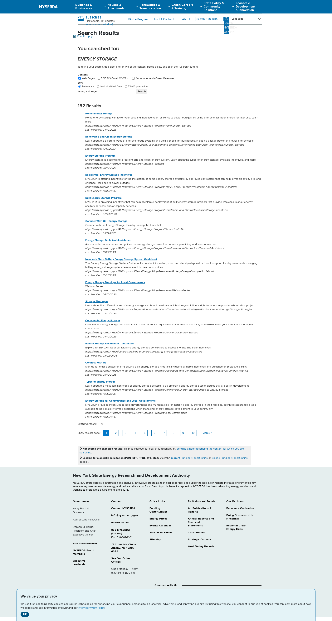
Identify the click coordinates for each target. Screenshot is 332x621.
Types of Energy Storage (100, 381)
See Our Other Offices (120, 560)
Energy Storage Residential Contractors (109, 343)
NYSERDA (48, 6)
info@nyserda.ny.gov (124, 515)
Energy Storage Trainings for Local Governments (115, 282)
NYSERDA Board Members (83, 552)
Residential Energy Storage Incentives (108, 175)
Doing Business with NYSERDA (239, 517)
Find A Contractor (165, 19)
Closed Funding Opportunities (230, 458)
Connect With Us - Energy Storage (106, 221)
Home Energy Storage (98, 113)
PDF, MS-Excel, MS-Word (115, 78)
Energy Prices (158, 518)
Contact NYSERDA (123, 508)
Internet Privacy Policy (91, 608)
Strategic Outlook (199, 539)
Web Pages (88, 78)
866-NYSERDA (120, 530)
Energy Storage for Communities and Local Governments (120, 400)
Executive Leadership (80, 563)
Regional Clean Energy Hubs (236, 527)
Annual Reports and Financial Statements (201, 522)
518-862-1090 (120, 522)
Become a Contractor (240, 508)
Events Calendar (160, 525)
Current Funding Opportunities (189, 458)
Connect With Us (95, 362)
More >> (207, 433)
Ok (25, 614)
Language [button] (237, 19)
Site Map (155, 539)
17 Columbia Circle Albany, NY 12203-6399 (123, 548)
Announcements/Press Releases (154, 78)
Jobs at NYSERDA (161, 532)
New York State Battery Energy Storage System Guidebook (121, 259)
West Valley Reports (201, 546)
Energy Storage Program (100, 155)
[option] (173, 122)
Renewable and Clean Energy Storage (108, 136)
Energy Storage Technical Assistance (108, 240)
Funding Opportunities (158, 510)
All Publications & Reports (200, 510)
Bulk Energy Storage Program (103, 198)
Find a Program (138, 19)
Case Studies (196, 532)
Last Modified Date (111, 86)
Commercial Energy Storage (102, 320)
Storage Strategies (96, 301)
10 (193, 433)
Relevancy (88, 86)
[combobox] (210, 19)
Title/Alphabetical (138, 86)
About (186, 19)
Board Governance (85, 543)
